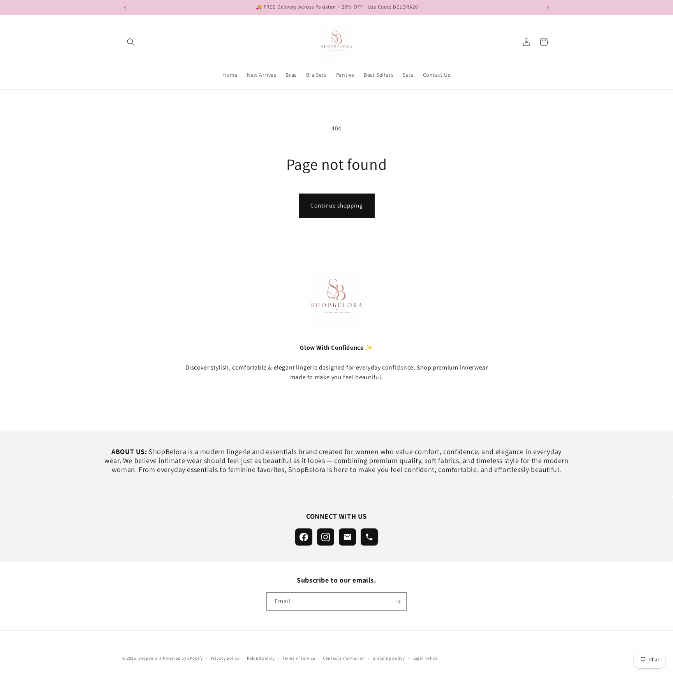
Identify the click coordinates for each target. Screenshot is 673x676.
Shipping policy (389, 657)
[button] (130, 42)
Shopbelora (150, 658)
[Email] (347, 537)
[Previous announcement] (125, 7)
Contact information (344, 657)
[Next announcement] (548, 7)
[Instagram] (325, 537)
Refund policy (261, 657)
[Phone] (369, 537)
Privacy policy (225, 657)
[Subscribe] (397, 602)
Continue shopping (336, 205)
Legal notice (424, 657)
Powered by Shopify (183, 658)
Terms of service (298, 657)
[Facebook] (303, 537)
